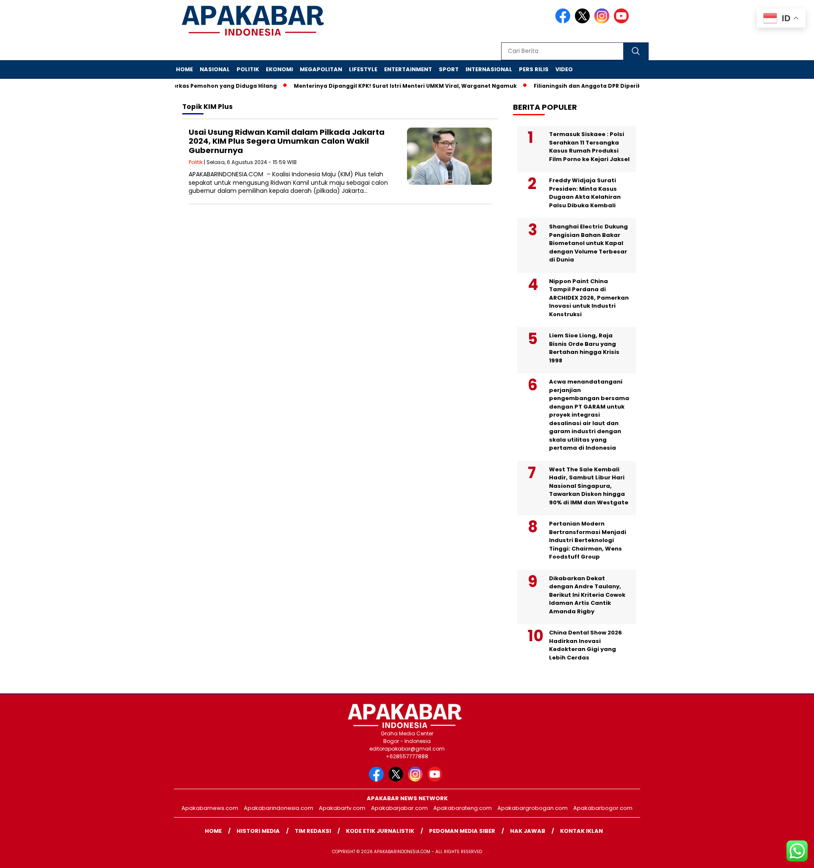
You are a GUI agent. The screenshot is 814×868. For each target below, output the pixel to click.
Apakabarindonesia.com (278, 808)
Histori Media (258, 831)
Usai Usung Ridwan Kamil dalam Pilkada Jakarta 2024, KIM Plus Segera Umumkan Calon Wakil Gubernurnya (287, 141)
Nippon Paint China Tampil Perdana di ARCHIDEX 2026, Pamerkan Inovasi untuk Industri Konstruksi (589, 297)
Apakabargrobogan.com (532, 808)
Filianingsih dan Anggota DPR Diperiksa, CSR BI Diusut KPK (604, 85)
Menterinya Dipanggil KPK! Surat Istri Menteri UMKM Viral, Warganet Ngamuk (392, 85)
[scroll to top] (782, 855)
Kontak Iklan (581, 831)
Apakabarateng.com (462, 808)
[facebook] (564, 21)
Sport (449, 69)
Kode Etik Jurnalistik (380, 831)
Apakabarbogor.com (603, 808)
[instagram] (603, 21)
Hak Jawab (527, 831)
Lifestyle (363, 69)
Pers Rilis (534, 69)
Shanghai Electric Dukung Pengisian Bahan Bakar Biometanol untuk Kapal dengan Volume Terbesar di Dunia (588, 243)
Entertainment (408, 69)
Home (184, 69)
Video (564, 69)
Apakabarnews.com (209, 808)
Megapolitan (321, 69)
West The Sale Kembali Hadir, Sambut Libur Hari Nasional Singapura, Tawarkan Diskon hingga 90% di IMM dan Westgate (588, 485)
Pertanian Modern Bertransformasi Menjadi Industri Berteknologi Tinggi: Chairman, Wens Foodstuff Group (587, 540)
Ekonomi (279, 69)
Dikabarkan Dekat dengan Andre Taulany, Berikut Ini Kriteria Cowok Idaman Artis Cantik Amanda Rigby (587, 594)
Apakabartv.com (342, 808)
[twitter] (584, 21)
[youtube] (623, 21)
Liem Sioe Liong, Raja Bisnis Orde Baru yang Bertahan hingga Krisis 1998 (584, 347)
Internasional (489, 69)
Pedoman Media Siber (462, 831)
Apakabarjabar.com (399, 808)
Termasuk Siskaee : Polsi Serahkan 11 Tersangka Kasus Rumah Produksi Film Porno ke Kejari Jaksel (589, 146)
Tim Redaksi (313, 831)
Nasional (215, 69)
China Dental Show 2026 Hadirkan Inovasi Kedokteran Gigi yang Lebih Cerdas (585, 645)
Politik (248, 69)
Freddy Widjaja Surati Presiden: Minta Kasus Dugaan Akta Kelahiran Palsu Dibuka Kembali (585, 192)
